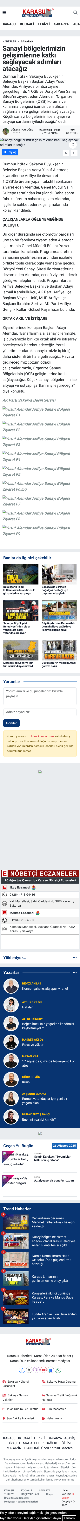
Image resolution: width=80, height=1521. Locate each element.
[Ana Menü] (4, 13)
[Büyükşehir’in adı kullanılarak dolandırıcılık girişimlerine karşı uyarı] (20, 574)
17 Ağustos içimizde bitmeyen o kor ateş (48, 1063)
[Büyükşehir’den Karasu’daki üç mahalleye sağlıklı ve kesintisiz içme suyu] (59, 610)
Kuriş (26, 1082)
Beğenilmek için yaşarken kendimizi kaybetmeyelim (48, 1026)
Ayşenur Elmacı (34, 1094)
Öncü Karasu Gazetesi (57, 1448)
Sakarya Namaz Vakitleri (15, 1397)
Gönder (11, 723)
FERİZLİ (44, 24)
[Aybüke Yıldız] (11, 1004)
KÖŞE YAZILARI (30, 1494)
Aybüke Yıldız (32, 1002)
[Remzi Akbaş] (11, 986)
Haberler (9, 41)
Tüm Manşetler (56, 1409)
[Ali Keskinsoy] (11, 1023)
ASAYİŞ (69, 1438)
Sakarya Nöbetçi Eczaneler (16, 1384)
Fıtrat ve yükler (32, 1045)
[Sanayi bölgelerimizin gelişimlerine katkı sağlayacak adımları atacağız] (40, 142)
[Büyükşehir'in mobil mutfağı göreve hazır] (59, 650)
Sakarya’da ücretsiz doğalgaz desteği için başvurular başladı (55, 590)
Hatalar (27, 1007)
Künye (49, 1494)
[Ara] (75, 12)
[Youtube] (43, 1370)
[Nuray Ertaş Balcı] (11, 1117)
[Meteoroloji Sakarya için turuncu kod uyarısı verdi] (20, 650)
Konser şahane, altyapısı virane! (45, 988)
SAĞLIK (51, 1443)
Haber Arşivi (55, 1418)
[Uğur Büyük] (11, 1079)
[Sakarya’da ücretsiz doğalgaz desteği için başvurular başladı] (59, 574)
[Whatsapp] (58, 1370)
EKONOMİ (31, 1448)
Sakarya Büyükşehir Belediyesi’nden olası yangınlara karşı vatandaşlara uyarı (16, 628)
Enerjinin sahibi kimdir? (39, 1119)
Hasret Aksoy (32, 1039)
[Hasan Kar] (11, 1061)
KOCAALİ (27, 24)
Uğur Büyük (31, 1077)
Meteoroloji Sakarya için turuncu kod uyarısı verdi (18, 664)
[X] (29, 1370)
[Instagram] (36, 1370)
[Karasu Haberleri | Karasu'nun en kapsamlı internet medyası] (40, 12)
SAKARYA (61, 24)
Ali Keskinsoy (32, 1019)
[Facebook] (22, 1370)
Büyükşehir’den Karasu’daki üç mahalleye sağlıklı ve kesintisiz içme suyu (59, 626)
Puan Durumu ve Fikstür (22, 1409)
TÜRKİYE (9, 1494)
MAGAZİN (14, 1448)
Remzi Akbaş (31, 983)
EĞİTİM (65, 1443)
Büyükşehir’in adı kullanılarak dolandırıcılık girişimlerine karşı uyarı (19, 590)
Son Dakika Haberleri (20, 1418)
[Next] (51, 1370)
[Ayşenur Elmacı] (11, 1098)
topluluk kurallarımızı (41, 736)
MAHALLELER (33, 1443)
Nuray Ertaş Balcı (36, 1114)
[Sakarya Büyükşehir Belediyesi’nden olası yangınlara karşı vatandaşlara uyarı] (20, 610)
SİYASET (14, 1443)
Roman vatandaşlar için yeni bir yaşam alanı (44, 1101)
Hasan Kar (30, 1056)
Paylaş (12, 152)
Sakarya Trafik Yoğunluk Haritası (60, 1397)
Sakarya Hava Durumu (61, 1381)
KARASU (9, 24)
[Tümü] (75, 957)
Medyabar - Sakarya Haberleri (21, 1501)
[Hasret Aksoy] (11, 1042)
